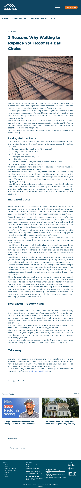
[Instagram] (69, 465)
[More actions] (72, 32)
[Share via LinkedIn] (19, 381)
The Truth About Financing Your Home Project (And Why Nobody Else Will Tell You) (60, 423)
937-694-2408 (35, 471)
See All (76, 394)
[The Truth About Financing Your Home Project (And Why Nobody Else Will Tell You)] (60, 408)
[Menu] (58, 7)
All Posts (5, 19)
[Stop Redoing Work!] (20, 408)
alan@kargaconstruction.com (55, 474)
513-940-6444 (37, 473)
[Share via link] (23, 381)
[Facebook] (73, 465)
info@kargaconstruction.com (55, 471)
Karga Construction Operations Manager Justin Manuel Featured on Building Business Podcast (19, 423)
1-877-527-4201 (30, 479)
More (53, 19)
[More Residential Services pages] (16, 468)
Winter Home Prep (19, 19)
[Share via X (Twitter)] (14, 381)
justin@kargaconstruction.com (56, 477)
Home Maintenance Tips (38, 19)
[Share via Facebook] (9, 381)
